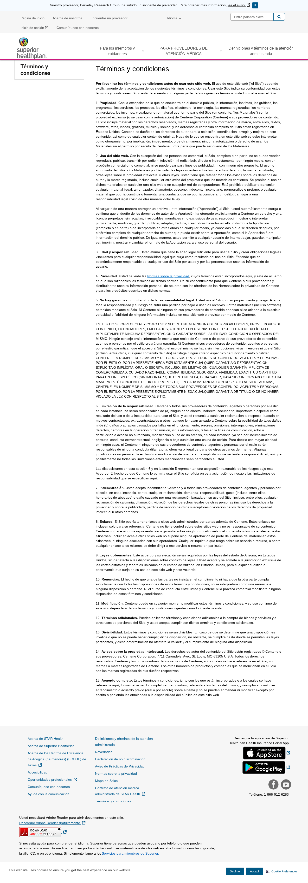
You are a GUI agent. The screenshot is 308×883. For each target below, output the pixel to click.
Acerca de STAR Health (46, 739)
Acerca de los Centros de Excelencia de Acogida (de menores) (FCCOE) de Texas (57, 759)
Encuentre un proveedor (109, 18)
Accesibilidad (37, 772)
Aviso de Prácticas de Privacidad (120, 766)
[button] (281, 871)
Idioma (172, 18)
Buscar (279, 17)
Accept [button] (254, 871)
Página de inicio (32, 18)
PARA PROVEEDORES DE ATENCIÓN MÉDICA (184, 51)
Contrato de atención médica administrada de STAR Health (125, 791)
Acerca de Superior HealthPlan (51, 746)
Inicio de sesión (36, 28)
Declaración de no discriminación (120, 759)
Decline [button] (235, 871)
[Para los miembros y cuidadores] (143, 52)
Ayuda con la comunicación (48, 794)
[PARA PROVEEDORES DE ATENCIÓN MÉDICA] (221, 52)
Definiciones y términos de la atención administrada (261, 51)
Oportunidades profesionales (52, 779)
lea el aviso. (239, 5)
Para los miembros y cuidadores (117, 51)
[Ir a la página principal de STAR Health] (32, 48)
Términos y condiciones (35, 69)
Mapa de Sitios (106, 781)
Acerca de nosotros (67, 18)
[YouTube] (285, 785)
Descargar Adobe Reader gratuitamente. (52, 823)
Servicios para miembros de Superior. (130, 853)
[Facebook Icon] (273, 785)
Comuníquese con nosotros (78, 28)
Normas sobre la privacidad (168, 276)
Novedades (103, 752)
